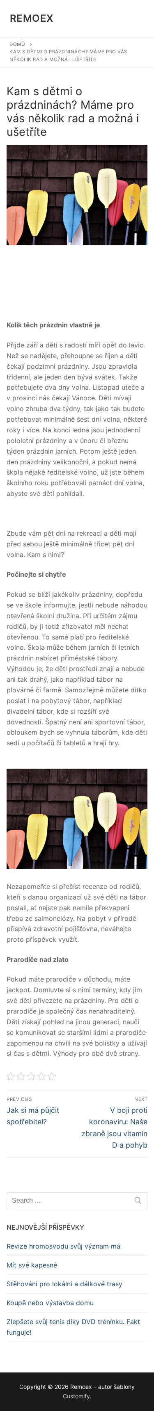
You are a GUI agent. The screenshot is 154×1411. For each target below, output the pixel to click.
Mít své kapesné (32, 1265)
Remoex (31, 18)
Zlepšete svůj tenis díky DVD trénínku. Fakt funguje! (73, 1326)
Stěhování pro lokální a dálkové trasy (64, 1284)
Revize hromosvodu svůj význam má (63, 1246)
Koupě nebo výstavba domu (50, 1303)
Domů (17, 44)
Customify (76, 1396)
